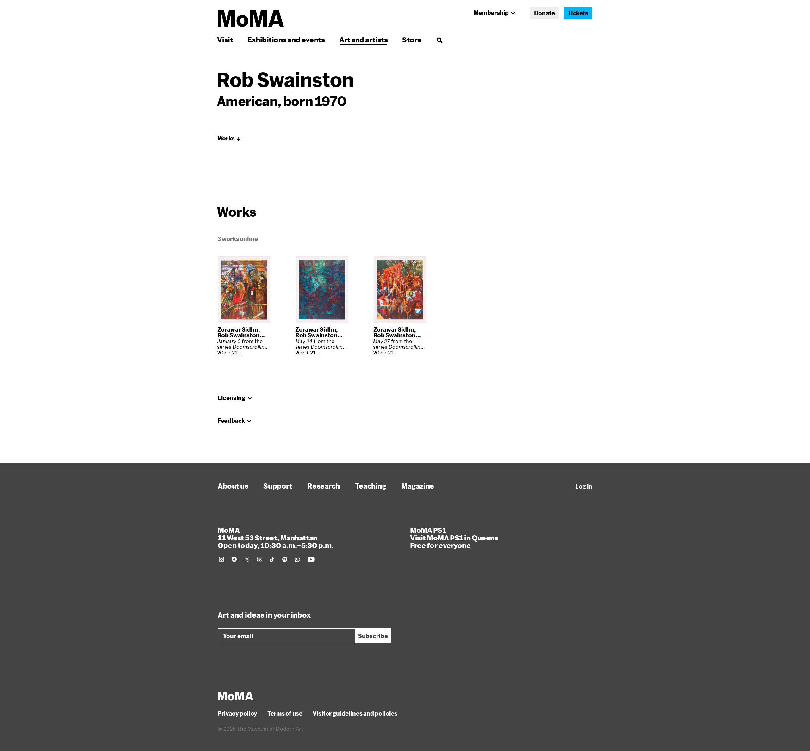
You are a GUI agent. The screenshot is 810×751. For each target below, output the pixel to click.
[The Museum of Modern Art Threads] (259, 559)
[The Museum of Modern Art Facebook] (234, 559)
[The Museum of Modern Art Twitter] (246, 559)
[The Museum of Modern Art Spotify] (284, 559)
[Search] (439, 39)
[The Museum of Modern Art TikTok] (272, 559)
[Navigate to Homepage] (250, 18)
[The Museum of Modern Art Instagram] (221, 559)
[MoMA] (235, 696)
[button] (229, 138)
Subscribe (373, 635)
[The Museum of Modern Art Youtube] (311, 559)
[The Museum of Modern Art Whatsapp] (297, 559)
